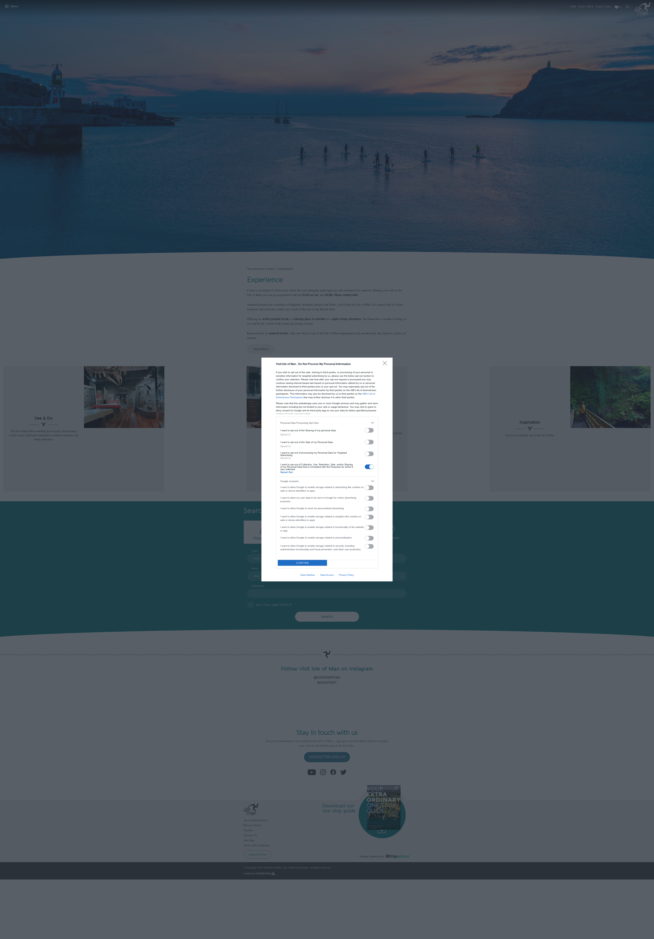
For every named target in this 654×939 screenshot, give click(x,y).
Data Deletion (307, 575)
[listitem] (327, 423)
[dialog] (327, 469)
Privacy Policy (346, 575)
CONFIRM (302, 563)
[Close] (386, 364)
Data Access (327, 575)
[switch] (369, 430)
